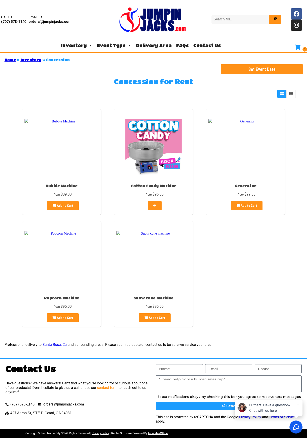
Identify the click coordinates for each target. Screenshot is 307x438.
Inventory (74, 45)
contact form (107, 388)
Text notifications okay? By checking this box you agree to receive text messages (230, 396)
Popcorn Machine (61, 298)
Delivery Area (154, 45)
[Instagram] (296, 25)
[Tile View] (282, 94)
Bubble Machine (62, 186)
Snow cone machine (153, 298)
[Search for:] (240, 19)
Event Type (111, 45)
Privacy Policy (100, 433)
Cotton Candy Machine (153, 186)
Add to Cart (64, 206)
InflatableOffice (158, 433)
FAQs (182, 45)
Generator (245, 186)
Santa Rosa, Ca (54, 344)
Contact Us (207, 45)
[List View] (291, 94)
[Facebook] (296, 14)
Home (10, 60)
